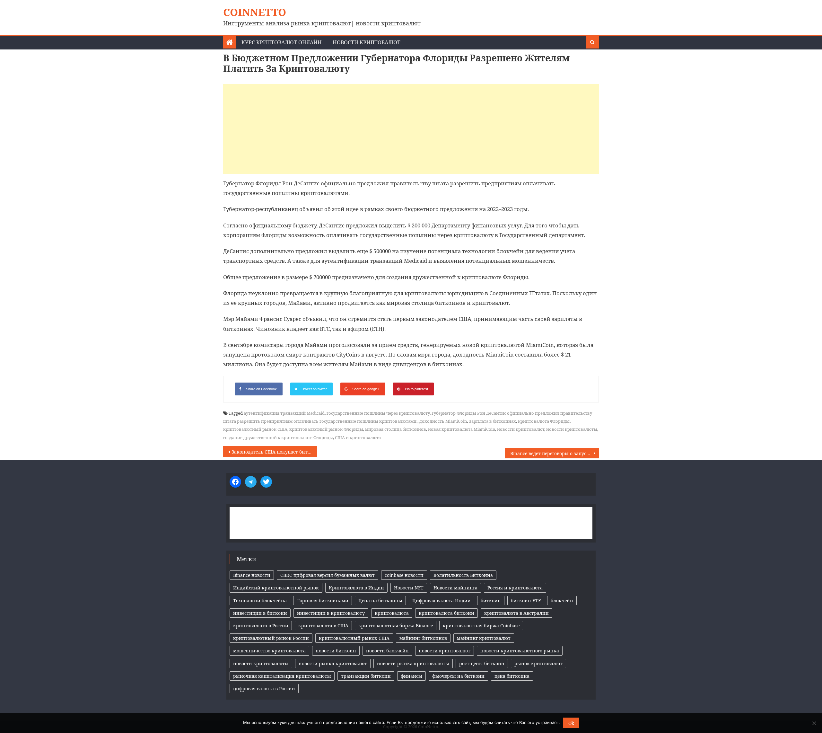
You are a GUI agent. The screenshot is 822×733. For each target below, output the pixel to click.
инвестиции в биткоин (260, 613)
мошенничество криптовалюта (269, 651)
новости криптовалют (520, 429)
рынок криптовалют (538, 663)
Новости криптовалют (366, 42)
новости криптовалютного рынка (519, 651)
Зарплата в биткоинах (492, 421)
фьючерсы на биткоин (458, 676)
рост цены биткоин (481, 663)
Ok (571, 723)
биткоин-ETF (526, 600)
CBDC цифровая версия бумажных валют (327, 575)
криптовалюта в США (323, 626)
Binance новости (251, 575)
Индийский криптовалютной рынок (276, 588)
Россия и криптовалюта (515, 588)
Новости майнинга (455, 588)
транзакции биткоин (366, 676)
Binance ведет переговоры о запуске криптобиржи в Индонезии (554, 453)
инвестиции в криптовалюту (331, 613)
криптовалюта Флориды (544, 421)
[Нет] (814, 723)
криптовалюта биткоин (446, 613)
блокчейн (562, 600)
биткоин (491, 600)
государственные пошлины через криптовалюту (378, 413)
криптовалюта (392, 613)
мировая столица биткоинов (395, 429)
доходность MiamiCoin (443, 421)
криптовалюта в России (260, 626)
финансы (411, 676)
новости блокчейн (387, 651)
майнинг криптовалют (484, 638)
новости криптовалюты (571, 429)
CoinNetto (254, 12)
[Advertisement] (411, 129)
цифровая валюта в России (264, 688)
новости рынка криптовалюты (413, 663)
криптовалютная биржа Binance (395, 626)
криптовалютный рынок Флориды (326, 429)
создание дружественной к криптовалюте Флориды (278, 437)
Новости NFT (409, 588)
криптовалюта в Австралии (516, 613)
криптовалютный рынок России (271, 638)
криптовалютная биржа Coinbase (481, 626)
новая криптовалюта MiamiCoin (461, 429)
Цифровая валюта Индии (441, 600)
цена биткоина (511, 676)
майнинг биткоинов (423, 638)
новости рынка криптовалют (333, 663)
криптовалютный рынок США (255, 429)
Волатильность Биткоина (463, 575)
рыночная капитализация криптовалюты (282, 676)
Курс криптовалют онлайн (281, 42)
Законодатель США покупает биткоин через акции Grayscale (274, 452)
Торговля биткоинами (322, 600)
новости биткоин (336, 651)
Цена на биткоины (380, 600)
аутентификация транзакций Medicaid (284, 413)
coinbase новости (404, 575)
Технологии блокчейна (260, 600)
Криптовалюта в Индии (356, 588)
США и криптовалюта (358, 437)
